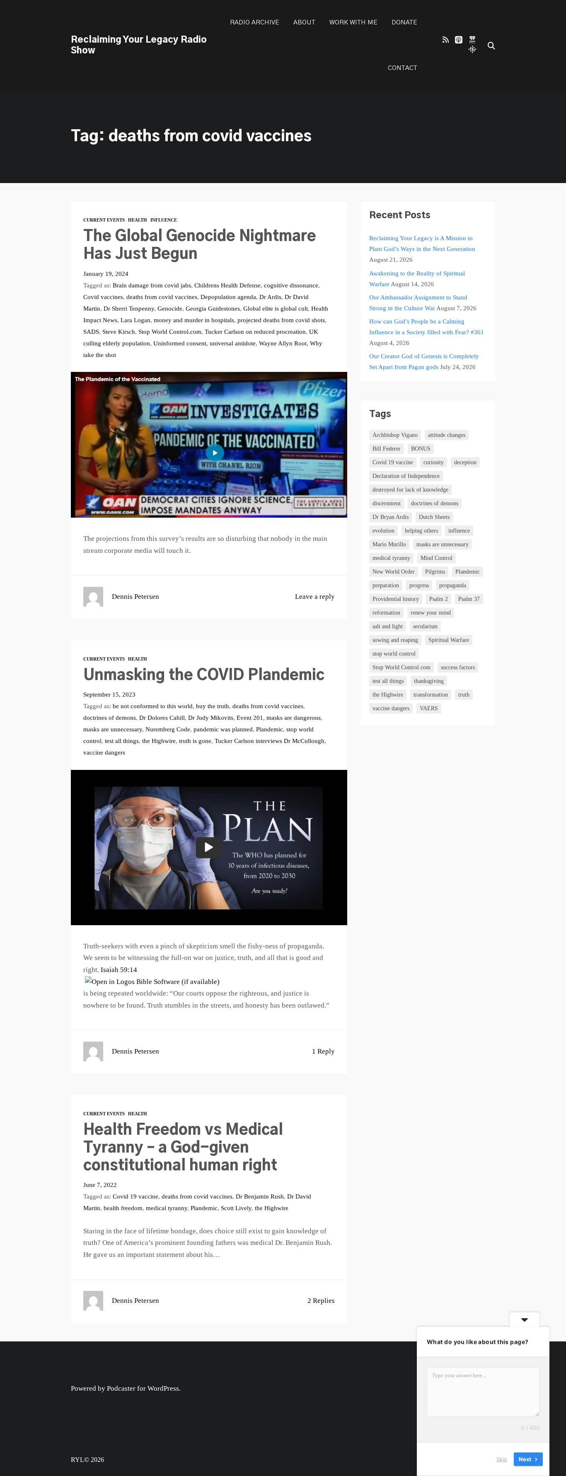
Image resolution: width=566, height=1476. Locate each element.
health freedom (123, 1207)
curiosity (433, 462)
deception (465, 462)
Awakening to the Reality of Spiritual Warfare (417, 278)
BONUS (421, 449)
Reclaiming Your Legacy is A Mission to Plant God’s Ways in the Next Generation (422, 243)
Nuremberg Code (167, 729)
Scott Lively (236, 1207)
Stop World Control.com (169, 331)
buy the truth (212, 705)
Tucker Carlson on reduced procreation (255, 331)
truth (463, 695)
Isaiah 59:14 (119, 970)
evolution (383, 531)
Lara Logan (135, 319)
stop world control (394, 654)
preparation (385, 585)
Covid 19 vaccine (135, 1196)
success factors (458, 667)
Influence (163, 219)
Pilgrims (435, 572)
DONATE (404, 22)
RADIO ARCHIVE (254, 22)
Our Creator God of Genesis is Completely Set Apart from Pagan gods (424, 361)
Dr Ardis (270, 296)
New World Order (393, 572)
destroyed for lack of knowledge (410, 490)
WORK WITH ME (353, 22)
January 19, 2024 (105, 273)
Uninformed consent (179, 343)
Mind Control (436, 558)
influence (459, 531)
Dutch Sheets (434, 517)
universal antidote (233, 343)
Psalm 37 (469, 599)
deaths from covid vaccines (161, 296)
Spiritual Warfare (448, 640)
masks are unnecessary (112, 729)
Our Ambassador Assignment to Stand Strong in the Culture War (418, 302)
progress (419, 585)
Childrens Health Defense (227, 285)
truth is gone (195, 740)
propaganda (452, 585)
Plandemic (269, 729)
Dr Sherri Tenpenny (129, 308)
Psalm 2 (438, 599)
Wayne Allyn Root (283, 343)
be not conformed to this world (153, 705)
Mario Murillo (389, 544)
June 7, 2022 (100, 1184)
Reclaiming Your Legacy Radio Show (139, 45)
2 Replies (321, 1301)
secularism (425, 626)
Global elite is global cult (275, 308)
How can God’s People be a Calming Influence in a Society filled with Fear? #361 (426, 326)
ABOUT (304, 22)
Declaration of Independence (406, 476)
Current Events (104, 219)
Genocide (169, 308)
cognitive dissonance (291, 285)
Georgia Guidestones (213, 308)
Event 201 (250, 717)
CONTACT (402, 68)
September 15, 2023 (109, 694)
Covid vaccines (103, 296)
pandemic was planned (223, 729)
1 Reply (323, 1051)
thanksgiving (429, 681)
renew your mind (431, 613)
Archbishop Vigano (395, 435)
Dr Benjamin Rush (260, 1196)
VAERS (429, 708)
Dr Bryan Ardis (390, 517)
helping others (421, 531)
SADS (91, 331)
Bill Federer (386, 449)
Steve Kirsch (118, 331)
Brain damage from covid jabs (152, 285)
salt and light (387, 626)
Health (137, 219)
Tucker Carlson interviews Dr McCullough (269, 740)
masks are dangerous (293, 717)
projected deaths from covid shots (281, 319)
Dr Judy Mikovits (210, 717)
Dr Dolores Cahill (162, 717)
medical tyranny (166, 1207)
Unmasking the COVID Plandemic (203, 675)
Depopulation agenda (228, 296)
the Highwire (159, 740)
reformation (386, 613)
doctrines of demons (109, 717)
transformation (431, 695)
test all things (122, 740)
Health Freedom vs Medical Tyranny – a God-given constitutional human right (183, 1148)
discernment (386, 503)
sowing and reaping (395, 640)
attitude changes (446, 435)
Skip (501, 1459)
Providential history (395, 599)
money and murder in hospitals (194, 319)
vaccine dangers (104, 752)
